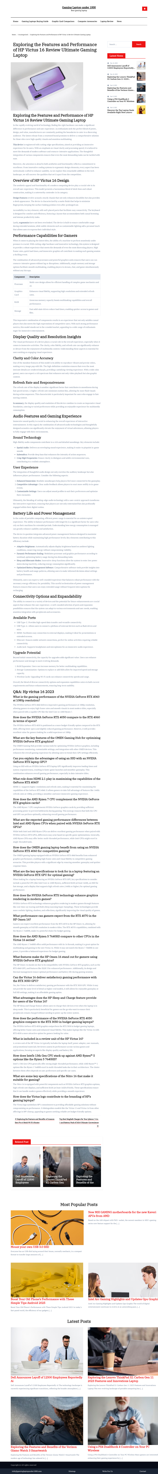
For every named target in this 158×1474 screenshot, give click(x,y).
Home (15, 21)
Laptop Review (107, 21)
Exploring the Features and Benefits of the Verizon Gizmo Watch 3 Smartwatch (85, 1184)
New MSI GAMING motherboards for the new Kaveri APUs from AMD (122, 1214)
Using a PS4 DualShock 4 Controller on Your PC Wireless (120, 100)
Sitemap (72, 1471)
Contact (143, 1471)
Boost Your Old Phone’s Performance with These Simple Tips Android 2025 (42, 1301)
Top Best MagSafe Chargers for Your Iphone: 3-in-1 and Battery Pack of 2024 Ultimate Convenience (79, 1121)
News (119, 21)
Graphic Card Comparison (63, 21)
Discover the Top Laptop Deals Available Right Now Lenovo (120, 111)
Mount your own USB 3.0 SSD (30, 1247)
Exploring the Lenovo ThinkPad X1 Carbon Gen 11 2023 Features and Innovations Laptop (56, 1184)
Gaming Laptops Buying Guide (35, 21)
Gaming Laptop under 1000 (79, 7)
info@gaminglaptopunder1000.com (27, 1471)
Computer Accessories (87, 21)
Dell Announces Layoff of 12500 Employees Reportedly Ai (24, 1181)
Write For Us (107, 1471)
